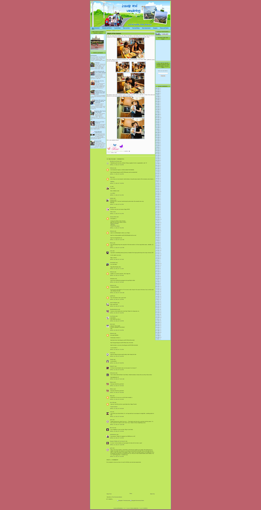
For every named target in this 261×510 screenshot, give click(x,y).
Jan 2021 (157, 124)
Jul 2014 (157, 240)
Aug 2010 (157, 317)
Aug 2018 (157, 160)
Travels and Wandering (118, 508)
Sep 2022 (157, 109)
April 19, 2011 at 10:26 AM (117, 424)
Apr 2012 (157, 284)
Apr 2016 (157, 206)
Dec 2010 (157, 311)
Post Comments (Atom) (117, 497)
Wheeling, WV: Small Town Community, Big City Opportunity (100, 101)
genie (111, 419)
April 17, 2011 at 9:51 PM (117, 227)
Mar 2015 (157, 227)
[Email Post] (129, 151)
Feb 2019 (157, 150)
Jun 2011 (157, 301)
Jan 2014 (157, 250)
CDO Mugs (112, 224)
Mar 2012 (157, 286)
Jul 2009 (157, 338)
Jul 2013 (157, 260)
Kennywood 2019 (97, 141)
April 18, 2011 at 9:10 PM (117, 369)
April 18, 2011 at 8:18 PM (117, 356)
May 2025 (157, 98)
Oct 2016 (157, 196)
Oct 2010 (157, 314)
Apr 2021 (157, 122)
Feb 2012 (157, 288)
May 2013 (157, 263)
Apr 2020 (157, 134)
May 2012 (157, 283)
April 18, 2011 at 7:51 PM (117, 349)
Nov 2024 (157, 101)
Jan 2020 (157, 139)
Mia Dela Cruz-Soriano (115, 161)
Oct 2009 (157, 334)
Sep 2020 (157, 127)
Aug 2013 (157, 258)
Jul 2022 (157, 111)
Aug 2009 (157, 337)
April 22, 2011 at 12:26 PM (117, 444)
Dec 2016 (157, 193)
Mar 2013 (157, 266)
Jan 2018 (157, 171)
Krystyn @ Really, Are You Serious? (117, 441)
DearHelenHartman (114, 309)
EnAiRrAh (145, 508)
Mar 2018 (157, 168)
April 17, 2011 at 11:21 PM (117, 239)
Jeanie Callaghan (113, 302)
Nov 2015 (157, 214)
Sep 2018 (157, 158)
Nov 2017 (157, 175)
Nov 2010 (157, 312)
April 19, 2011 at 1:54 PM (117, 431)
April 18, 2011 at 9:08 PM (117, 363)
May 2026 (157, 88)
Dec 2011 (157, 291)
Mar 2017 (157, 188)
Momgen (112, 207)
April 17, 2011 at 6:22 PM (117, 174)
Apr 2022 (157, 116)
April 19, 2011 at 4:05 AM (117, 385)
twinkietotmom (113, 434)
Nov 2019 (157, 140)
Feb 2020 (157, 137)
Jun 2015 (157, 222)
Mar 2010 (157, 325)
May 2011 (157, 302)
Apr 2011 (157, 304)
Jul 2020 (157, 129)
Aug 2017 (157, 180)
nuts (111, 411)
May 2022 (157, 114)
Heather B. (112, 366)
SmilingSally (113, 262)
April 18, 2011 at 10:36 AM (117, 292)
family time (114, 152)
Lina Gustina (112, 316)
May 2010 (157, 322)
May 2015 (157, 224)
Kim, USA (112, 402)
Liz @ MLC (112, 193)
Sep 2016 (157, 198)
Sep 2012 (157, 276)
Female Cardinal (113, 406)
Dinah (111, 177)
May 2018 (157, 165)
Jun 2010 (157, 320)
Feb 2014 (157, 248)
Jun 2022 (157, 112)
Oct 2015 (157, 216)
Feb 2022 (157, 119)
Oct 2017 (157, 176)
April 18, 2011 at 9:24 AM (117, 275)
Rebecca (112, 382)
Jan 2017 (157, 191)
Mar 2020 (157, 135)
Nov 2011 (157, 293)
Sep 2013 (157, 257)
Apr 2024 (157, 103)
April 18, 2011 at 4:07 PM (117, 306)
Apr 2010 (157, 324)
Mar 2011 (157, 306)
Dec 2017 (157, 173)
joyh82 (111, 295)
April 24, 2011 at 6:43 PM (117, 456)
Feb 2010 (157, 327)
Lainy (111, 250)
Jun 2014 (157, 242)
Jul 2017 (157, 181)
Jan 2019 (157, 152)
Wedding (112, 181)
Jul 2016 (157, 201)
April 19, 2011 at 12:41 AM (117, 379)
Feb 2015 (157, 229)
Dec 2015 (157, 212)
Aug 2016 (157, 199)
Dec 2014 (157, 232)
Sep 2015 (157, 217)
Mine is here (113, 211)
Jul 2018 (157, 162)
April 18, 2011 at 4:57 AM (117, 259)
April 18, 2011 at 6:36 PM (117, 330)
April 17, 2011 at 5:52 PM (117, 164)
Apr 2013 (157, 265)
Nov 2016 (157, 194)
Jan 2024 (157, 104)
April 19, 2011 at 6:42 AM (117, 399)
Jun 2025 (157, 96)
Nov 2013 (157, 253)
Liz (110, 186)
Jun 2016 (157, 203)
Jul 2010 (157, 319)
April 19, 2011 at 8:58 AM (117, 408)
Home (131, 493)
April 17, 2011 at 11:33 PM (117, 247)
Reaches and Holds (114, 223)
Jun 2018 (157, 163)
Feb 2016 (157, 209)
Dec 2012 (157, 271)
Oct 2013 (157, 255)
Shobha (111, 359)
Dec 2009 (157, 330)
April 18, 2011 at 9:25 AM (117, 282)
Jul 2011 (157, 299)
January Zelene (113, 216)
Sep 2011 (157, 296)
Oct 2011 (157, 294)
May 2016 (157, 204)
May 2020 (157, 132)
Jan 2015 (157, 230)
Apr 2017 (157, 186)
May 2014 (157, 243)
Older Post (152, 493)
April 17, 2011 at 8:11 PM (117, 195)
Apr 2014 (157, 245)
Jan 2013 (157, 270)
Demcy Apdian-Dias (134, 508)
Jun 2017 (157, 183)
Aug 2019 (157, 145)
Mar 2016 (157, 207)
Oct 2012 (157, 275)
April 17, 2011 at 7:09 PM (117, 183)
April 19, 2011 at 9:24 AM (117, 416)
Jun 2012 (157, 281)
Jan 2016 (157, 211)
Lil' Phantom (97, 62)
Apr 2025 (157, 99)
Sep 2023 (157, 106)
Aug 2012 (157, 278)
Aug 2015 (157, 219)
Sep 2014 (157, 237)
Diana (111, 395)
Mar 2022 (157, 117)
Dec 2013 (157, 252)
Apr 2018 (157, 166)
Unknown (112, 168)
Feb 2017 (157, 189)
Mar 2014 (157, 247)
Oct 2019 (157, 142)
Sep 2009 (157, 335)
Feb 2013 (157, 268)
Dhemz (111, 242)
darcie (111, 324)
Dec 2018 (157, 153)
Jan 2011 (157, 309)
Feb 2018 (157, 170)
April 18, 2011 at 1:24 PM (117, 299)
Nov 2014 (157, 234)
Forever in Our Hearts (114, 226)
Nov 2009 (157, 332)
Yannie (111, 352)
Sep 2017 (157, 178)
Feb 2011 (157, 307)
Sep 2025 (157, 91)
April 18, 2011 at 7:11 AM (117, 268)
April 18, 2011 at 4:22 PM (117, 312)
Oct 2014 (157, 235)
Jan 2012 (157, 289)
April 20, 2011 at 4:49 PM (117, 438)
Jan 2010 (157, 329)
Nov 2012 (157, 273)
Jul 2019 (157, 147)
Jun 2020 (157, 130)
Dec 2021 (157, 121)
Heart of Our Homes (114, 33)
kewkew (111, 198)
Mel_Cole (112, 427)
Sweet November (93, 55)
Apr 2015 (157, 225)
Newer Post (109, 493)
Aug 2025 (157, 93)
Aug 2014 (157, 239)
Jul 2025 (157, 94)
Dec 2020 (157, 126)
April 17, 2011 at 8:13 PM (117, 213)
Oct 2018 (157, 157)
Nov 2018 (157, 155)
